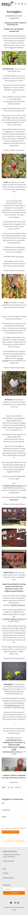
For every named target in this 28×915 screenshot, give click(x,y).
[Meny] (25, 3)
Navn (3, 803)
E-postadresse (6, 810)
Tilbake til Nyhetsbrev (15, 841)
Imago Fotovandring (13, 907)
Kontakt (5, 873)
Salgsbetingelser (8, 878)
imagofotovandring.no (17, 605)
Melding (4, 817)
